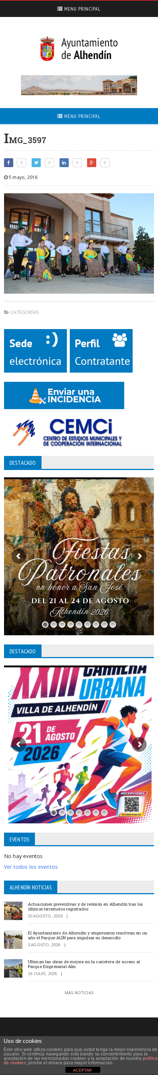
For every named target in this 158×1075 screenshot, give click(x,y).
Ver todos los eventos (31, 866)
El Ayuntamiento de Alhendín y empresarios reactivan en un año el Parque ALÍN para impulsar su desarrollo (87, 935)
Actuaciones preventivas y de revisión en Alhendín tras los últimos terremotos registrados (85, 906)
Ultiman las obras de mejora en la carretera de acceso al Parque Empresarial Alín (84, 964)
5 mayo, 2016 (22, 177)
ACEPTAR (82, 1070)
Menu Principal (82, 9)
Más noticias (79, 992)
